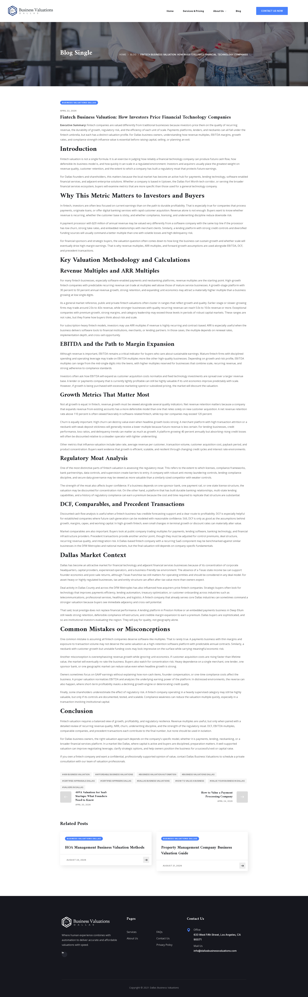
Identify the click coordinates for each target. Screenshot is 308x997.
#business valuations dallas (198, 774)
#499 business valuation (76, 774)
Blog (238, 11)
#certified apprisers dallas (115, 781)
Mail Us (198, 946)
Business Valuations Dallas (79, 103)
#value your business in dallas (227, 781)
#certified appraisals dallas (78, 781)
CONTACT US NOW (272, 10)
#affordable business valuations (114, 774)
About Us (218, 11)
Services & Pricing (193, 11)
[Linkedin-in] (64, 954)
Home (170, 11)
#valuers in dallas (72, 787)
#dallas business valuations (153, 781)
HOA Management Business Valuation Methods (104, 848)
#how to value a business (189, 781)
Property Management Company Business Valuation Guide (196, 850)
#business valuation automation (157, 774)
